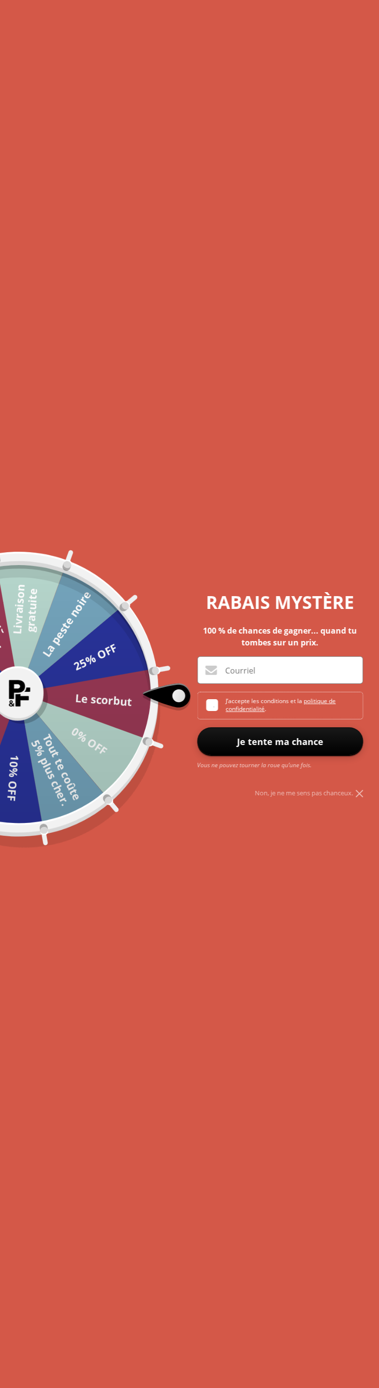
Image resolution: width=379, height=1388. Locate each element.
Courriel (240, 671)
